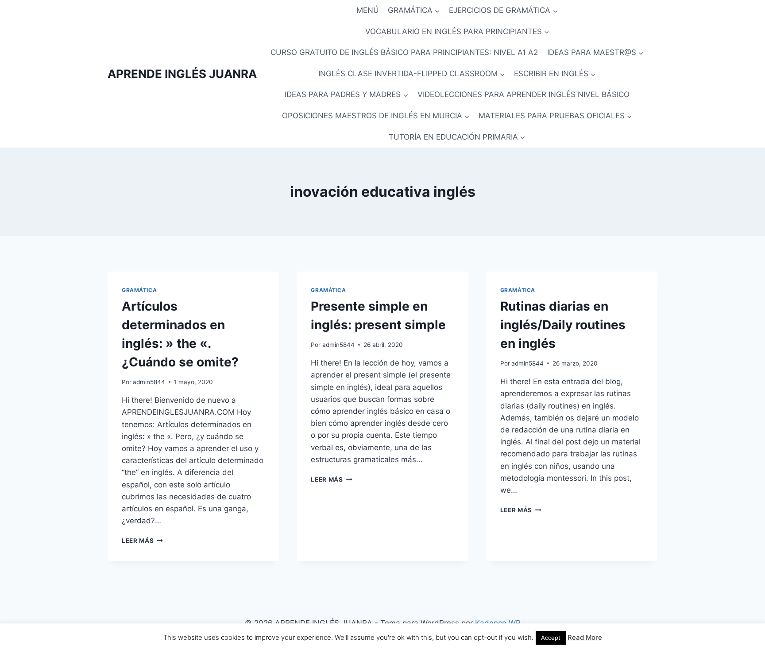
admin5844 (149, 381)
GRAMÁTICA (139, 290)
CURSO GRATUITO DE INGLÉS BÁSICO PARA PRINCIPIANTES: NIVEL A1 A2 (404, 52)
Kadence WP (498, 623)
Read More (585, 637)
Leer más (142, 540)
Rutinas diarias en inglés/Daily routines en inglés (563, 325)
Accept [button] (550, 637)
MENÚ (367, 10)
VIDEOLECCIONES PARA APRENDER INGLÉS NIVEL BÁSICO (523, 94)
